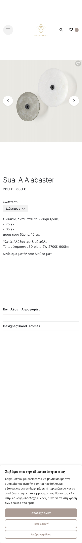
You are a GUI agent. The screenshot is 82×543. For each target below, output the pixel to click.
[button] (78, 63)
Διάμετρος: (10, 202)
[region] (41, 504)
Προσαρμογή (41, 523)
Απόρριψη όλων (41, 534)
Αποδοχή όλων (41, 512)
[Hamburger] (8, 30)
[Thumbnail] (41, 30)
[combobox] (15, 208)
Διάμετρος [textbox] (13, 208)
